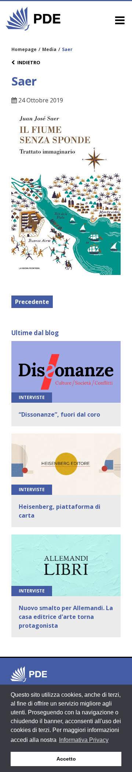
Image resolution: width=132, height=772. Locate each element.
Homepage (24, 49)
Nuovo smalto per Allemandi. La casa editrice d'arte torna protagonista (66, 617)
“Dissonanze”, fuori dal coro (59, 414)
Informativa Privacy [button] (84, 740)
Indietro (28, 62)
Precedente (32, 302)
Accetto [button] (66, 759)
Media (49, 49)
